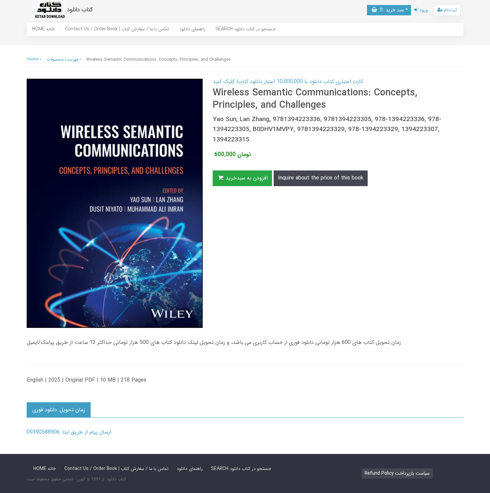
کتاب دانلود (80, 9)
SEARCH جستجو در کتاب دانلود (245, 29)
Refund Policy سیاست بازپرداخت (397, 473)
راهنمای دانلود (192, 29)
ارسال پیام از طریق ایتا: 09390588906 (69, 432)
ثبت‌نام (450, 10)
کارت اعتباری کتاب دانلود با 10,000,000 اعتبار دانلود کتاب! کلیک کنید (288, 81)
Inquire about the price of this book (320, 178)
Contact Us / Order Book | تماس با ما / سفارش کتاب (117, 29)
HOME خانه (43, 29)
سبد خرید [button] (390, 10)
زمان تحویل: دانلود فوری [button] (58, 410)
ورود (423, 10)
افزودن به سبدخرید (246, 178)
